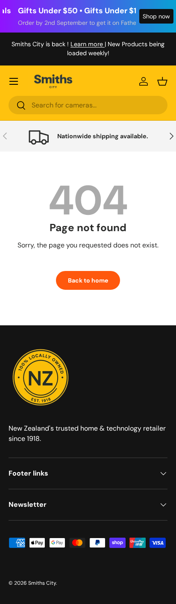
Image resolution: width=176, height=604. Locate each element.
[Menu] (13, 81)
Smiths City (42, 583)
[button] (162, 81)
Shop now (156, 16)
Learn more (87, 44)
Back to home (88, 280)
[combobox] (88, 105)
